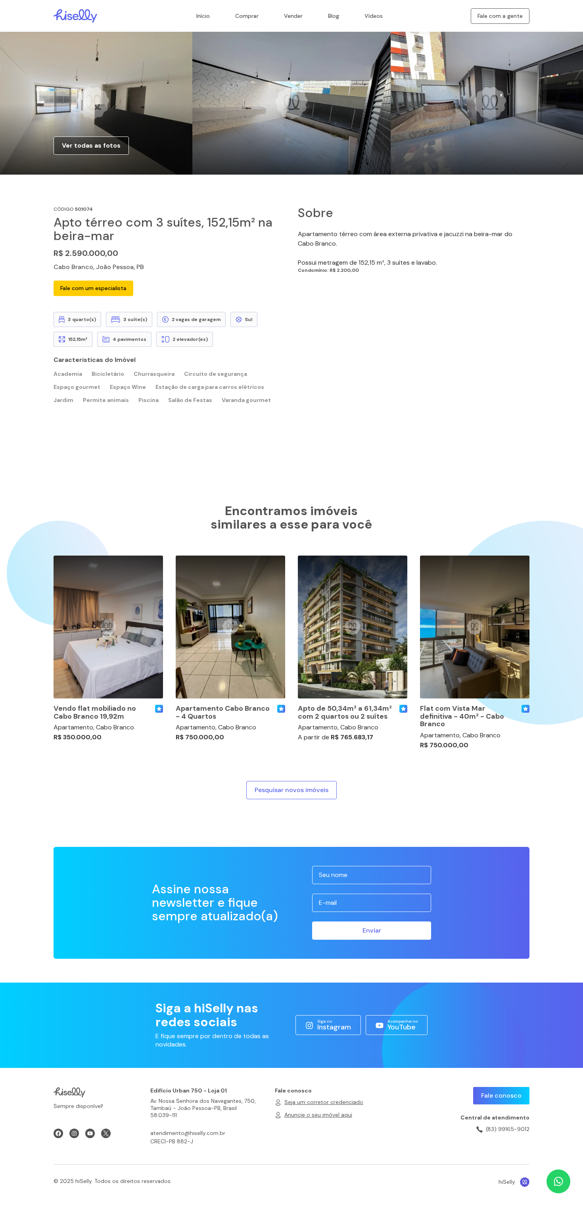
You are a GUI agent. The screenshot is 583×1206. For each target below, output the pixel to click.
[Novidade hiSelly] (159, 709)
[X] (106, 1133)
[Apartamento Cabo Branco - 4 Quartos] (230, 627)
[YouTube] (90, 1133)
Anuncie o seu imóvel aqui (318, 1114)
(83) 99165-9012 (507, 1129)
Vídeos (373, 15)
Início (203, 15)
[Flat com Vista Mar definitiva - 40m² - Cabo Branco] (474, 627)
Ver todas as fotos (91, 145)
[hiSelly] (75, 15)
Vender (293, 15)
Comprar (247, 15)
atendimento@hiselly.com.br (187, 1133)
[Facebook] (58, 1133)
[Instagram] (74, 1133)
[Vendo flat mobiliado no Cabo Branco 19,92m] (108, 627)
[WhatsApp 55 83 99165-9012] (558, 1181)
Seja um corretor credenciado (323, 1102)
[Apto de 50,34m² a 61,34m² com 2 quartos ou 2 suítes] (352, 627)
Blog (333, 15)
